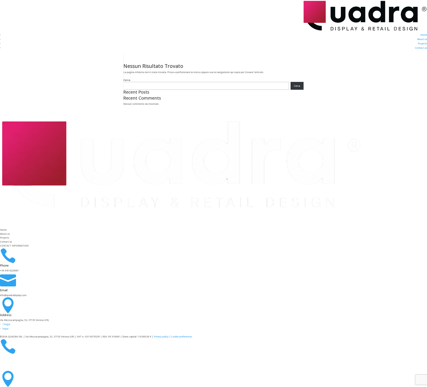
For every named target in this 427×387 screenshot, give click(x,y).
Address (6, 315)
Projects (422, 43)
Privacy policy (161, 336)
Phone (4, 265)
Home (423, 34)
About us (422, 39)
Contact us (421, 47)
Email (4, 290)
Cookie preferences (181, 336)
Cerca (126, 80)
